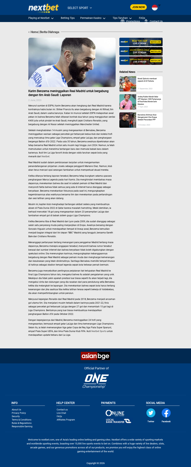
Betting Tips (68, 17)
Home (33, 32)
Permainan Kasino (90, 17)
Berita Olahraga (49, 32)
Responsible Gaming (22, 426)
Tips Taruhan (120, 17)
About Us (16, 409)
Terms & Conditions (21, 419)
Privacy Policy (19, 413)
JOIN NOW (138, 7)
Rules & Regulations (22, 423)
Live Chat (61, 413)
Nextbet (45, 156)
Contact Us (156, 21)
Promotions (133, 21)
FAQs (142, 17)
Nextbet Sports (98, 331)
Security (16, 416)
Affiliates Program (66, 419)
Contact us (62, 409)
